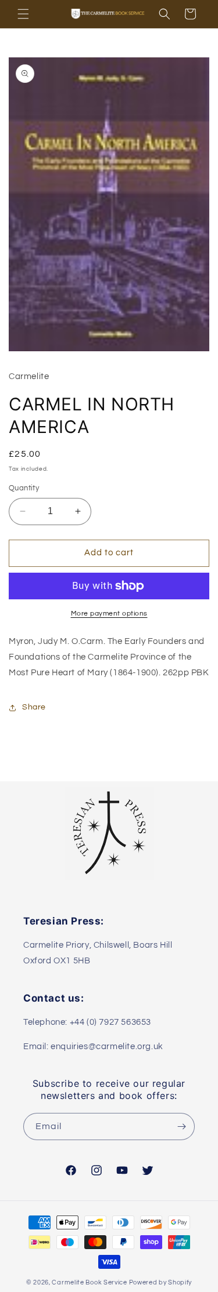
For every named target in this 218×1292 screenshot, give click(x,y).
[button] (23, 14)
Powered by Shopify (160, 1282)
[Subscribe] (181, 1126)
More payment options (109, 613)
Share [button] (34, 707)
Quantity (24, 488)
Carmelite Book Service (89, 1282)
